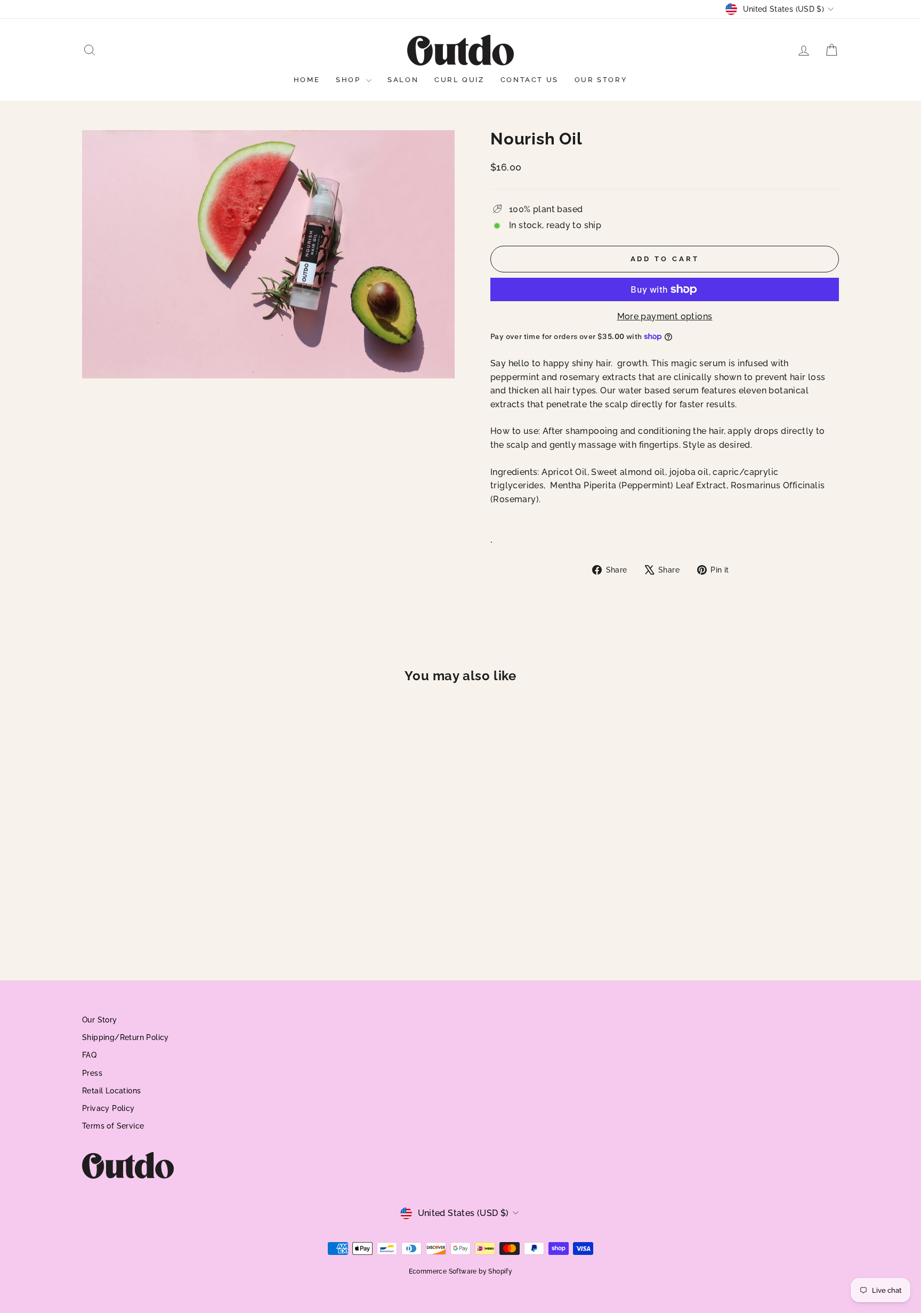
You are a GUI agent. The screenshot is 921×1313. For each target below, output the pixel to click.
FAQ (89, 1055)
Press (92, 1073)
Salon (402, 80)
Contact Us (529, 80)
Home (307, 80)
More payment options (665, 316)
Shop (349, 80)
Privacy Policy (108, 1108)
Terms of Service (113, 1126)
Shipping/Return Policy (125, 1037)
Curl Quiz (459, 80)
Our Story (601, 80)
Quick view (172, 876)
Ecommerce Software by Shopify (461, 1271)
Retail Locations (111, 1090)
